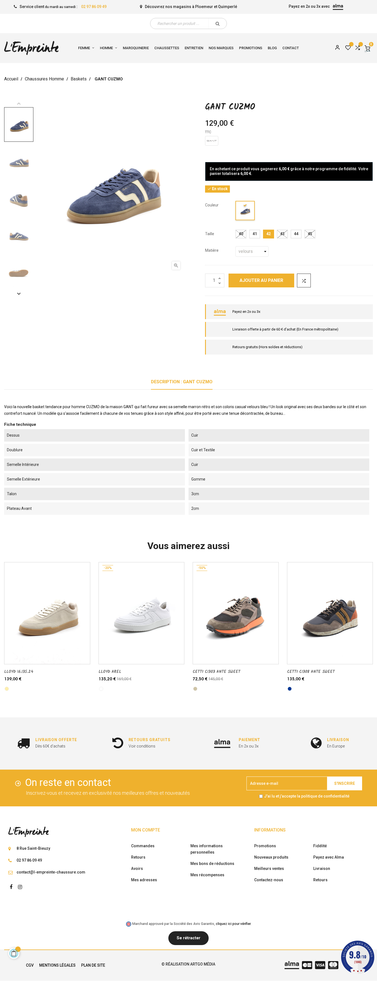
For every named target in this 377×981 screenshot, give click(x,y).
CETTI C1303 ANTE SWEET (216, 672)
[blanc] (101, 689)
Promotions (265, 846)
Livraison (321, 868)
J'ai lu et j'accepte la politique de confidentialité (306, 796)
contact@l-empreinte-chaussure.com (51, 872)
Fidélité (320, 846)
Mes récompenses (207, 875)
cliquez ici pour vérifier (233, 924)
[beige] (7, 689)
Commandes (143, 846)
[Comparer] (357, 48)
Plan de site (93, 965)
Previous (18, 103)
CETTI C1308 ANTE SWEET (311, 672)
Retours (138, 857)
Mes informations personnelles (206, 849)
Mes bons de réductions (212, 863)
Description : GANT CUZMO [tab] (182, 381)
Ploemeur (204, 6)
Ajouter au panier (261, 280)
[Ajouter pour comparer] (304, 280)
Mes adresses (144, 880)
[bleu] (245, 211)
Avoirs (137, 868)
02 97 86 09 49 (94, 6)
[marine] (290, 689)
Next (18, 293)
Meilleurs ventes (269, 868)
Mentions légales (57, 965)
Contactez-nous (268, 880)
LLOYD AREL (110, 672)
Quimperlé (227, 6)
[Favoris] (348, 48)
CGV (30, 965)
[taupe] (195, 689)
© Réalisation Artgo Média (188, 964)
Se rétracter (188, 937)
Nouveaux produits (271, 857)
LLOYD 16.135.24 (18, 672)
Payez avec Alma (328, 857)
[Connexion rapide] (335, 48)
